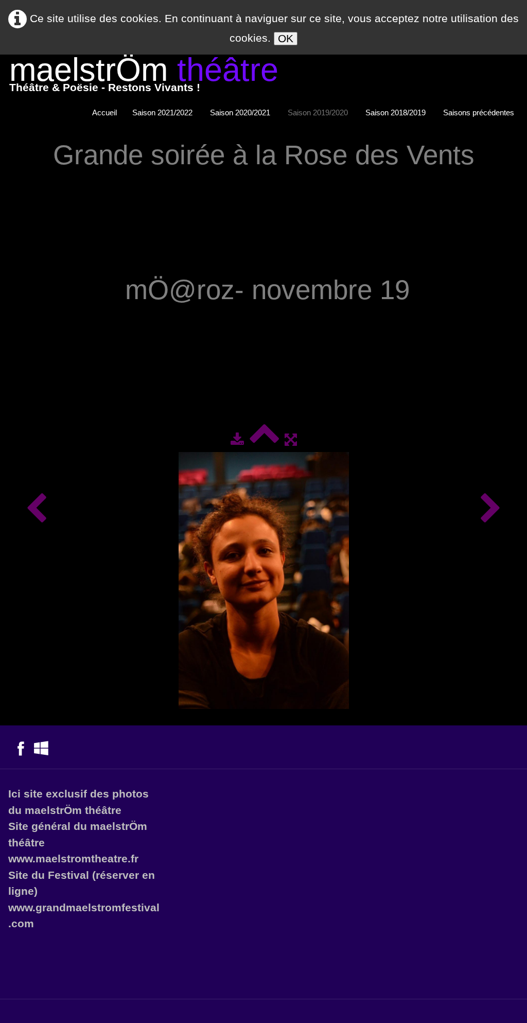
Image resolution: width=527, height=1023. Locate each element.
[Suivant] (490, 509)
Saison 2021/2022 (163, 112)
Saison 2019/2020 (319, 112)
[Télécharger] (237, 439)
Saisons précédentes (479, 112)
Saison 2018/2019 (396, 112)
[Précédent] (36, 509)
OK (285, 38)
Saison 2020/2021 (241, 112)
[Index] (264, 439)
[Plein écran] (291, 439)
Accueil (104, 112)
